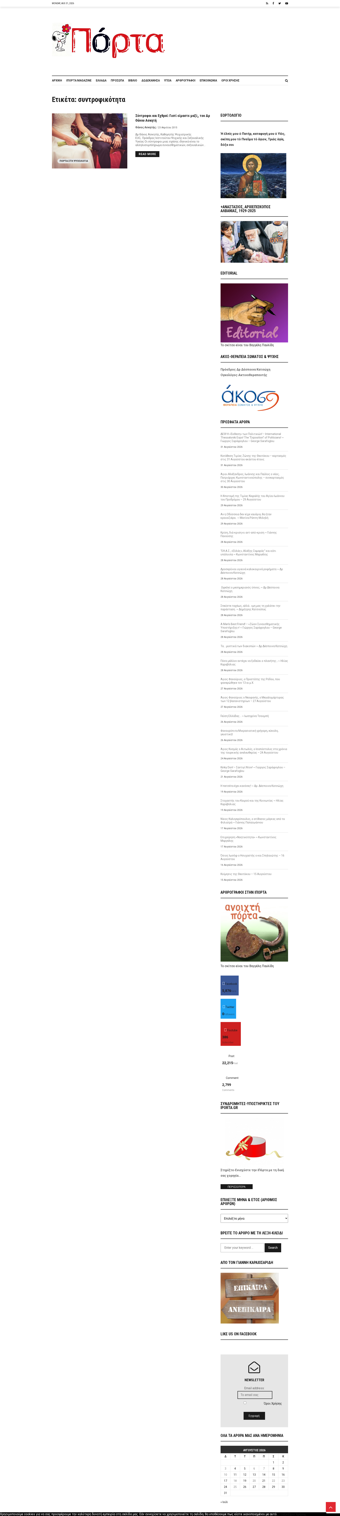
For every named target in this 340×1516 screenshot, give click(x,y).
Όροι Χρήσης (230, 80)
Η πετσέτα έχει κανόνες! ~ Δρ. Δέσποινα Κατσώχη (252, 785)
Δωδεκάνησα (150, 80)
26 (244, 1486)
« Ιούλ (224, 1502)
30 (283, 1486)
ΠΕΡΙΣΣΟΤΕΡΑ (237, 1186)
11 (235, 1474)
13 (254, 1474)
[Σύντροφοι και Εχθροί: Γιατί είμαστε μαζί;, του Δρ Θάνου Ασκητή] (90, 140)
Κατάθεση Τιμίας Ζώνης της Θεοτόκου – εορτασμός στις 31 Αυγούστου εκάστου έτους (253, 457)
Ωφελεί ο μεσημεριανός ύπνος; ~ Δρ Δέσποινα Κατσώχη (250, 589)
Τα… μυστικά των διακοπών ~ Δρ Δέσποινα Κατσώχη (254, 646)
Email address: (254, 1388)
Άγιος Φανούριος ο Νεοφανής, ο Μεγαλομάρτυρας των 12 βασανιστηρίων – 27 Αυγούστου (252, 699)
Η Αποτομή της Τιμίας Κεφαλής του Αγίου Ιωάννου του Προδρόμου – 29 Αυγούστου (253, 497)
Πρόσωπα (117, 80)
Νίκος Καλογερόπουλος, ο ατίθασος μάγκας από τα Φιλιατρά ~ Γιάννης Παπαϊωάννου (253, 820)
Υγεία (167, 80)
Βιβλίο (132, 80)
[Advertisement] (229, 39)
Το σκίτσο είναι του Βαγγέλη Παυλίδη (247, 345)
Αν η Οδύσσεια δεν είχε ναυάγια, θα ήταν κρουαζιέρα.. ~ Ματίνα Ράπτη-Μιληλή (246, 516)
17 (225, 1480)
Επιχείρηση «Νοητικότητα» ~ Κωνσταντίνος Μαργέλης (248, 839)
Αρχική (57, 80)
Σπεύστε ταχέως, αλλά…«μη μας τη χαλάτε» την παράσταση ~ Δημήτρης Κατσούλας (250, 607)
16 (283, 1474)
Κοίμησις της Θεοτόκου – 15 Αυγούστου (246, 874)
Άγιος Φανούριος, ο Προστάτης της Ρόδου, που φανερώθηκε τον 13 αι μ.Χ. (250, 681)
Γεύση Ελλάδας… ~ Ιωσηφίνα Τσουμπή (245, 716)
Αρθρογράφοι (185, 80)
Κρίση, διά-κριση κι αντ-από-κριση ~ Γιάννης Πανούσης (249, 534)
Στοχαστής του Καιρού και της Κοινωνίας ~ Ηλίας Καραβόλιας (252, 802)
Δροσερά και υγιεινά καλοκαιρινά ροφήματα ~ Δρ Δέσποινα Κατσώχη (252, 571)
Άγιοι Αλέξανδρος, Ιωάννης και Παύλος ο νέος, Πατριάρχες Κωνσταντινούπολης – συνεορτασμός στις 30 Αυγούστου (252, 478)
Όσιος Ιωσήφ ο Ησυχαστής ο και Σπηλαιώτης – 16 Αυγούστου (252, 857)
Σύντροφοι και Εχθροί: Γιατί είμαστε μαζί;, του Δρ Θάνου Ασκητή (172, 118)
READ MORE (147, 154)
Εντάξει (282, 1514)
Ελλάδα (101, 80)
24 (225, 1486)
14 (263, 1474)
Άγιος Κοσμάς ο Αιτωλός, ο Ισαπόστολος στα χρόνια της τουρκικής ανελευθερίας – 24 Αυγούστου (254, 750)
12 (244, 1474)
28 (263, 1486)
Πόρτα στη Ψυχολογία (74, 161)
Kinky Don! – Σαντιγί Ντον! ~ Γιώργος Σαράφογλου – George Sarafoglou (253, 769)
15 (273, 1474)
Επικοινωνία (208, 80)
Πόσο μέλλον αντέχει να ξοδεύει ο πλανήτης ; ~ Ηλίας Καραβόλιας (254, 662)
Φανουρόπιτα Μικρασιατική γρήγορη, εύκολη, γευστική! (249, 732)
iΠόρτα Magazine (78, 80)
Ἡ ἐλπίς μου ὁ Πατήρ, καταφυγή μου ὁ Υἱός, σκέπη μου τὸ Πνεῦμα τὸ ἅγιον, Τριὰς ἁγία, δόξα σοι (253, 139)
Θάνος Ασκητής (145, 127)
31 (225, 1493)
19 (244, 1480)
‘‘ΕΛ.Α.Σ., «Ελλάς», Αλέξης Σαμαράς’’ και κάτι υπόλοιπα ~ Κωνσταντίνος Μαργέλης (248, 552)
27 (254, 1486)
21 (263, 1480)
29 (273, 1486)
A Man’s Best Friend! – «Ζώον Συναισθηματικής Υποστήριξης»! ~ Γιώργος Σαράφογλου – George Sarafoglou (251, 627)
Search (273, 1248)
